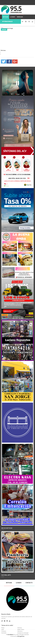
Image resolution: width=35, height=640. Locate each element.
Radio (2, 627)
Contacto (28, 582)
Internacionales (7, 21)
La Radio (12, 17)
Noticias (5, 17)
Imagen (4, 29)
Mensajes (20, 17)
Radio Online (21, 629)
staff (2, 629)
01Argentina (20, 636)
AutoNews (10, 634)
